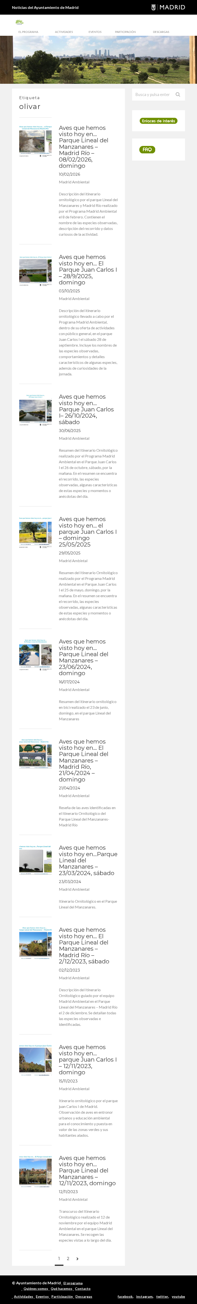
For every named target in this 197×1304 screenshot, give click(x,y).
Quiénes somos (36, 1288)
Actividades (64, 32)
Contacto (83, 1288)
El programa (28, 32)
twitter (162, 1296)
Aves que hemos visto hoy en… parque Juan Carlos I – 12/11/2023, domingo (88, 1060)
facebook (125, 1296)
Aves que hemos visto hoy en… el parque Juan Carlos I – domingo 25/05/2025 (88, 532)
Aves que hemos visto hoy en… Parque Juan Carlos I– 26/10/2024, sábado (86, 409)
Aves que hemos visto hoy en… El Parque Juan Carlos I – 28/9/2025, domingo (88, 269)
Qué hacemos (61, 1288)
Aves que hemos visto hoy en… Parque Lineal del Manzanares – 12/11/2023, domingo (87, 1170)
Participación (125, 32)
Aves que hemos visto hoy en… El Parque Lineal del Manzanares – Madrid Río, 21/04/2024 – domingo (83, 760)
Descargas (161, 32)
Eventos (95, 32)
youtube (178, 1296)
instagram (144, 1296)
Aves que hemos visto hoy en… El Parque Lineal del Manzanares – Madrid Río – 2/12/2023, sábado (84, 945)
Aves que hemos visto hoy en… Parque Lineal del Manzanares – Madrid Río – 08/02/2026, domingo (83, 146)
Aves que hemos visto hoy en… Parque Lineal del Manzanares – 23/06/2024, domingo (83, 657)
